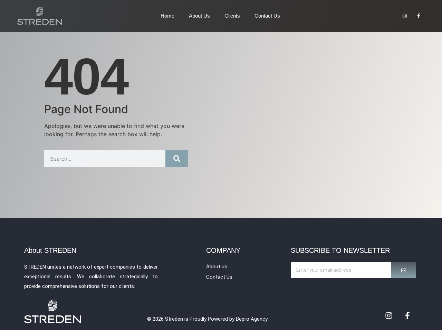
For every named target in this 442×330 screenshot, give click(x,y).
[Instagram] (388, 315)
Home (167, 16)
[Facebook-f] (407, 315)
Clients (232, 16)
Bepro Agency (252, 319)
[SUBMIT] (403, 270)
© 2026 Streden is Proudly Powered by (191, 319)
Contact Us (267, 16)
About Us (199, 16)
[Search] (176, 158)
